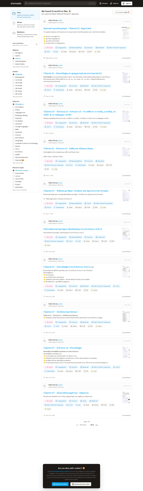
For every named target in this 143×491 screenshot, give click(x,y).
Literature (18, 124)
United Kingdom (20, 61)
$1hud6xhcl (127, 21)
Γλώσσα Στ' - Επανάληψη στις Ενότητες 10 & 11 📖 (68, 266)
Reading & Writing (21, 115)
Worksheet (19, 187)
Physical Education (21, 157)
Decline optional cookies (82, 484)
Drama (17, 110)
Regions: (16, 50)
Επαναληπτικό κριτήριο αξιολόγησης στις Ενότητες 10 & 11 (72, 229)
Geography (19, 141)
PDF (90, 52)
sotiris (60, 65)
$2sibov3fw (127, 66)
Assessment (19, 173)
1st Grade (18, 80)
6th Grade (18, 94)
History (17, 146)
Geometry (18, 132)
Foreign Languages (21, 127)
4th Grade (18, 88)
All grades (18, 74)
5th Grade (18, 91)
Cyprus (17, 56)
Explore (115, 3)
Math (17, 129)
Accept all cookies (61, 484)
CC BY (82, 52)
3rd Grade (18, 85)
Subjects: (16, 101)
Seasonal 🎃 (19, 160)
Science (18, 135)
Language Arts (20, 113)
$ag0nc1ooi (127, 141)
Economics (19, 152)
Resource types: (18, 168)
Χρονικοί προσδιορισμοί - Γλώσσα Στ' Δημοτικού (67, 28)
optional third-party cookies (60, 471)
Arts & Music (19, 107)
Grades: (15, 71)
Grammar (18, 118)
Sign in (128, 3)
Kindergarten (19, 77)
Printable (18, 182)
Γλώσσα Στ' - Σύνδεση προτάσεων (60, 311)
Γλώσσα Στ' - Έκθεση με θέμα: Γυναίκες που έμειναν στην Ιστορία (75, 190)
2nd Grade (18, 83)
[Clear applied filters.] (37, 44)
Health (17, 154)
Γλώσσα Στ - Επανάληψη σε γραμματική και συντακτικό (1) (72, 73)
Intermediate (60, 90)
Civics (17, 149)
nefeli (60, 20)
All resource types (21, 170)
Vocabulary (19, 121)
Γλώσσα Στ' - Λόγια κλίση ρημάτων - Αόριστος (66, 392)
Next (92, 425)
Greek (65, 52)
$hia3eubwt (127, 104)
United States (20, 64)
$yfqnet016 (127, 305)
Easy (56, 52)
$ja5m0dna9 (126, 386)
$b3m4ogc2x (126, 341)
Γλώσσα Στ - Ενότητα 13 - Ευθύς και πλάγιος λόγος (68, 148)
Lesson (17, 176)
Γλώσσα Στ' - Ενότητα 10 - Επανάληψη (62, 347)
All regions (19, 53)
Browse (105, 3)
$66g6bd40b (126, 222)
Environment (19, 138)
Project (17, 184)
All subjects (19, 104)
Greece (17, 58)
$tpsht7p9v (127, 260)
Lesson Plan (19, 179)
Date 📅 (123, 12)
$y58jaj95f (127, 183)
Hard (79, 241)
